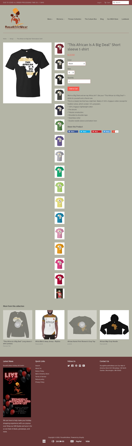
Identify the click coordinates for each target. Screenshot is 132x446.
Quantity (71, 77)
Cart (108, 2)
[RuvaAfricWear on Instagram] (80, 366)
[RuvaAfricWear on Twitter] (69, 366)
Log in (99, 2)
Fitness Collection (74, 19)
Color (70, 60)
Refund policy (39, 379)
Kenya (11, 39)
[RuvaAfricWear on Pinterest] (76, 366)
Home (4, 39)
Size (69, 69)
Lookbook (125, 19)
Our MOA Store (112, 19)
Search (37, 366)
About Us (38, 368)
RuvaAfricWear (65, 437)
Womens (60, 19)
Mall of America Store (42, 374)
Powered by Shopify (77, 437)
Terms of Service (40, 376)
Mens (49, 19)
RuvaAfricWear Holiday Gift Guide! (13, 365)
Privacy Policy (39, 382)
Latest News (8, 361)
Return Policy (39, 371)
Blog (102, 19)
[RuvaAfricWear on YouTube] (83, 366)
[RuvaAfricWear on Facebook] (72, 366)
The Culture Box (91, 19)
